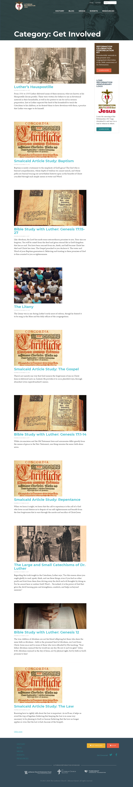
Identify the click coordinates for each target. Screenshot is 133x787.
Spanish (104, 25)
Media (82, 11)
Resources (108, 11)
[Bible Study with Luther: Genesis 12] (50, 628)
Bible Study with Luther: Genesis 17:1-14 (50, 434)
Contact (98, 3)
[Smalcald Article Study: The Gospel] (38, 365)
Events (94, 11)
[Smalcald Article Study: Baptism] (38, 157)
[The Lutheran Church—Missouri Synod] (66, 771)
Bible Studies (105, 29)
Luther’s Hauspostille (33, 87)
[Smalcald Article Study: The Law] (38, 702)
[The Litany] (38, 303)
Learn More (104, 70)
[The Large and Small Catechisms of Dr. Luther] (50, 561)
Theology (104, 19)
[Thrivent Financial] (95, 771)
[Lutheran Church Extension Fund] (38, 772)
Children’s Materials (108, 22)
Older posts (18, 731)
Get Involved (97, 745)
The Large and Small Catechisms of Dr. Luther (50, 566)
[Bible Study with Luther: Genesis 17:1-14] (50, 430)
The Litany (23, 307)
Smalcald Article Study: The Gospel (46, 369)
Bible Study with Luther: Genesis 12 (46, 632)
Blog (71, 11)
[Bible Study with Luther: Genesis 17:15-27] (50, 225)
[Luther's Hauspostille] (50, 83)
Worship (104, 16)
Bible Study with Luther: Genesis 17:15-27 (49, 231)
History (59, 11)
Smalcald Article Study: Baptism (44, 161)
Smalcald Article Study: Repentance (47, 499)
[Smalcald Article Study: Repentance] (38, 496)
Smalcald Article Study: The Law (44, 706)
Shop (91, 3)
